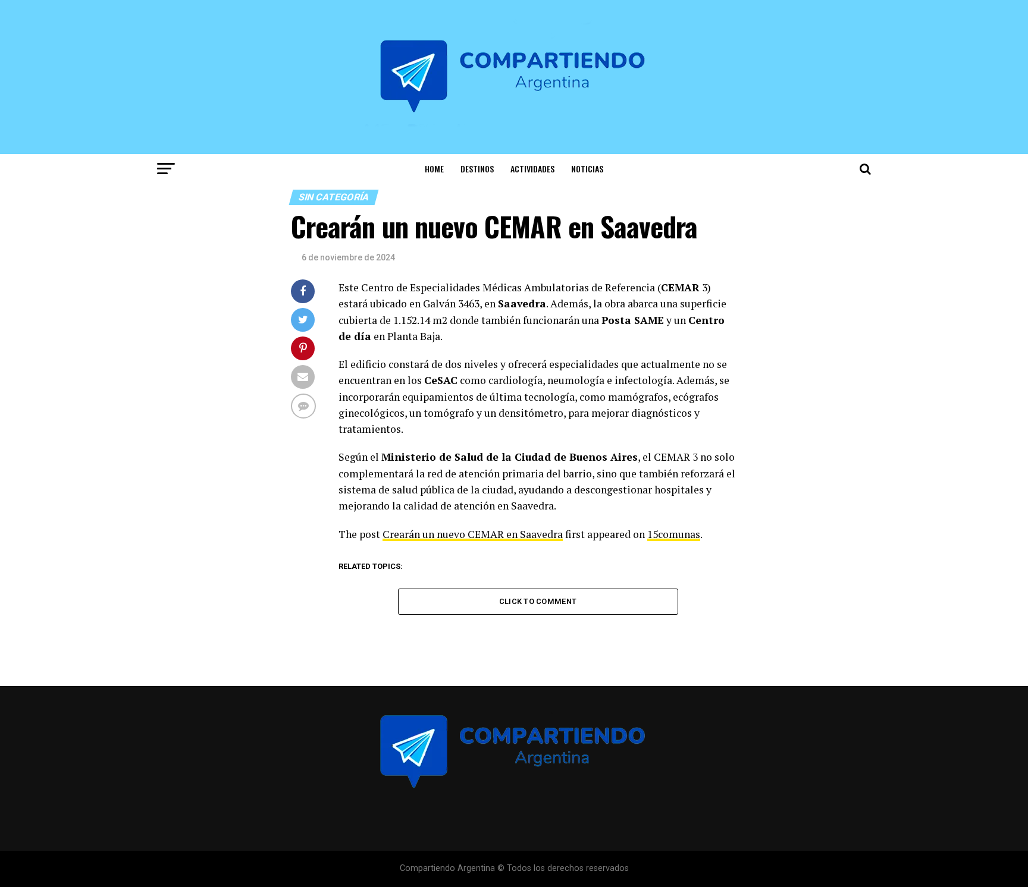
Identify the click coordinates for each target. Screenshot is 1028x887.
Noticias (587, 168)
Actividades (532, 168)
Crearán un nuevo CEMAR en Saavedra (473, 534)
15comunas (673, 534)
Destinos (477, 168)
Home (434, 168)
